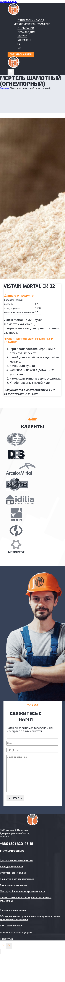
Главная (4, 88)
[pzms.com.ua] (14, 14)
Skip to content (8, 1)
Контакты (11, 972)
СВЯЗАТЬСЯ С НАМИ (21, 54)
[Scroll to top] (3, 946)
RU (19, 48)
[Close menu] (0, 951)
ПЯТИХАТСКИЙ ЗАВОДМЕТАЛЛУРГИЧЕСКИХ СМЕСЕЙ (32, 22)
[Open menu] (11, 72)
